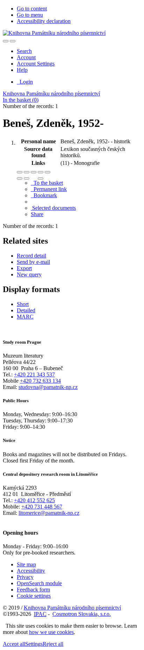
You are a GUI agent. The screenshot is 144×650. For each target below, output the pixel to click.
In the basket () (20, 100)
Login (25, 82)
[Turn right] (26, 178)
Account (26, 57)
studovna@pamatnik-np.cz (48, 387)
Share (37, 214)
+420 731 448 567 (41, 507)
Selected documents (53, 208)
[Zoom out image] (26, 172)
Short (23, 304)
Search (24, 51)
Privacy (25, 577)
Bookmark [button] (44, 195)
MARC (25, 317)
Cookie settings (34, 596)
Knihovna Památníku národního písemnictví (51, 94)
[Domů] (54, 33)
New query (29, 274)
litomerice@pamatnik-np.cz (49, 513)
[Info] (47, 172)
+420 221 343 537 (34, 374)
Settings (34, 644)
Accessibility (31, 571)
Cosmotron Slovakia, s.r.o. (81, 614)
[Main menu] (12, 41)
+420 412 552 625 (34, 500)
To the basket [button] (47, 183)
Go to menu (30, 15)
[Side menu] (5, 41)
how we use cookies (51, 632)
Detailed (26, 310)
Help (22, 70)
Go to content (32, 9)
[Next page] (40, 178)
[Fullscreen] (40, 172)
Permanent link (49, 189)
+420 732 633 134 (40, 381)
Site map (26, 564)
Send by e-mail (33, 262)
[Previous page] (33, 178)
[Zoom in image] (19, 172)
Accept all (14, 644)
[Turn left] (19, 178)
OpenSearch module (39, 583)
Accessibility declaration (44, 21)
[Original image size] (33, 172)
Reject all (53, 644)
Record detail (31, 256)
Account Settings (36, 64)
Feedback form (33, 589)
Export (24, 268)
